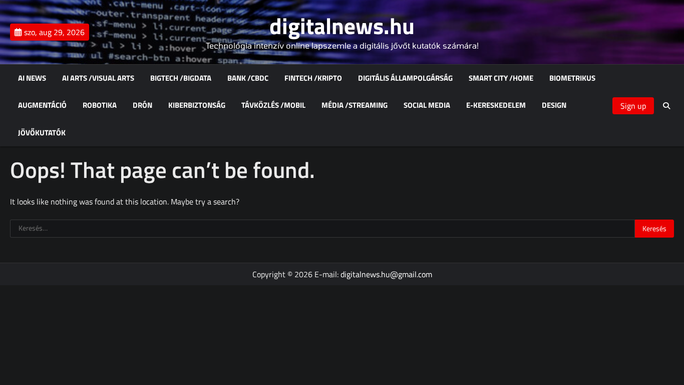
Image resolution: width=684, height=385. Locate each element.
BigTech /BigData (180, 78)
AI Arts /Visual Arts (98, 78)
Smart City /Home (501, 78)
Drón (142, 105)
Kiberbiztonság (196, 105)
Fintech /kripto (313, 78)
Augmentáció (42, 105)
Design (554, 105)
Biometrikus (572, 78)
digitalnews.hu (342, 26)
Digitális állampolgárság (405, 78)
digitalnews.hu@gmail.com (386, 274)
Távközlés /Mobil (273, 105)
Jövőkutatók (42, 132)
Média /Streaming (354, 105)
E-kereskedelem (496, 105)
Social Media (427, 105)
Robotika (100, 105)
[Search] (666, 105)
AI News (32, 78)
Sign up (633, 106)
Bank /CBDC (247, 78)
